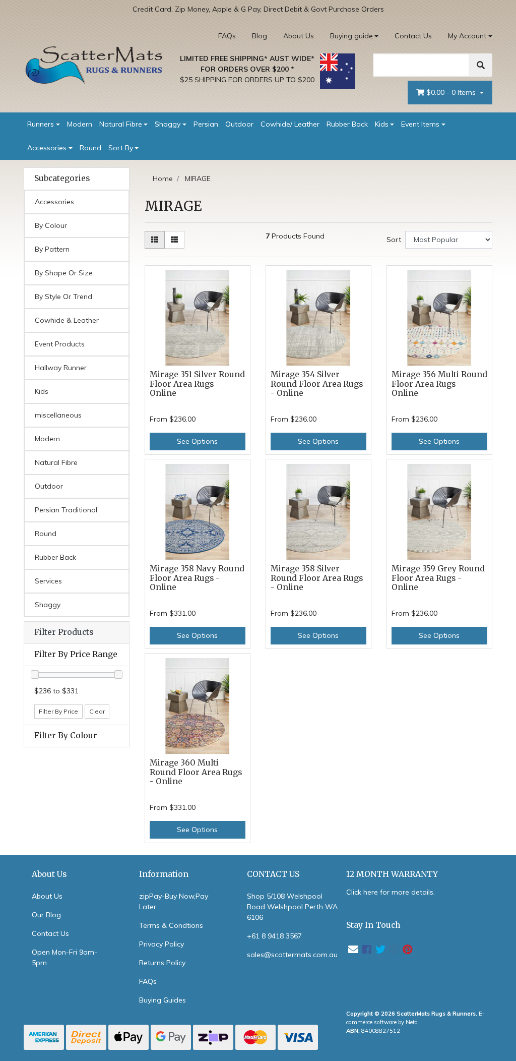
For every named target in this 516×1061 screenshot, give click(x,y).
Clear (97, 711)
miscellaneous (58, 415)
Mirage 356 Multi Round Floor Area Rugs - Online (439, 384)
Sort (393, 239)
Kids (382, 124)
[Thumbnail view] (155, 240)
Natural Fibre (120, 124)
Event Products (60, 343)
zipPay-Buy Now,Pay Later (173, 901)
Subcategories (62, 178)
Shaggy (167, 124)
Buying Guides (162, 1000)
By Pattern (52, 249)
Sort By (120, 147)
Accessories (47, 147)
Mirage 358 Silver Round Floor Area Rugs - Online (317, 578)
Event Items (420, 124)
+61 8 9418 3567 (274, 935)
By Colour (51, 225)
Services (48, 580)
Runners (40, 124)
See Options (197, 441)
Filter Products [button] (63, 632)
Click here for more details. (390, 892)
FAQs (227, 35)
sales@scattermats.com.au (292, 954)
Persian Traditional (66, 509)
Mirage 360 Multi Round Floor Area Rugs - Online (196, 772)
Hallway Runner (61, 367)
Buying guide (351, 35)
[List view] (174, 240)
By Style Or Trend (63, 296)
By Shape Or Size (64, 272)
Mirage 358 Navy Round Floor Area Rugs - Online (197, 578)
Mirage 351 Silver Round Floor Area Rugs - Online (197, 384)
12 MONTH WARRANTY (392, 874)
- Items (452, 92)
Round (90, 147)
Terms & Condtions (171, 925)
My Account (467, 35)
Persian (206, 124)
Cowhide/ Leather (290, 124)
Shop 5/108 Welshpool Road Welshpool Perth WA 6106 (292, 907)
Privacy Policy (161, 944)
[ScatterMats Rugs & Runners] (94, 65)
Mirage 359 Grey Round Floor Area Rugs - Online (438, 578)
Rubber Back (347, 124)
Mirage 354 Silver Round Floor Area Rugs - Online (317, 384)
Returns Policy (162, 962)
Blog (259, 35)
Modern (79, 124)
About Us (298, 35)
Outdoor (239, 124)
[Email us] (353, 949)
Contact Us (413, 35)
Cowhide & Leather (67, 320)
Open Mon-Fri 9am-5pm (64, 957)
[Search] (480, 65)
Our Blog (46, 914)
